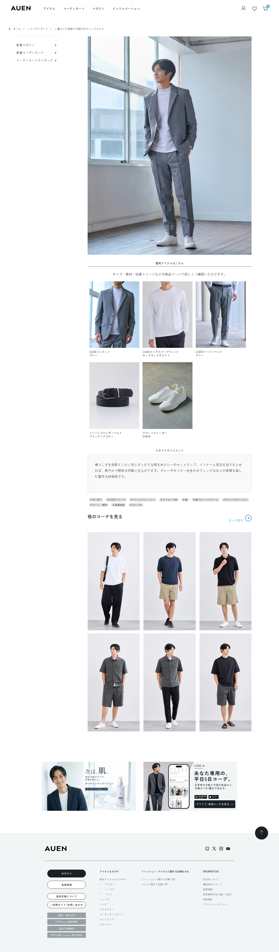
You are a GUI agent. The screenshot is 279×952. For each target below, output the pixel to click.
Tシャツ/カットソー (143, 499)
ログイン (66, 873)
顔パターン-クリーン (206, 499)
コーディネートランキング (34, 60)
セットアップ (107, 919)
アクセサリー (107, 909)
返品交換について (66, 896)
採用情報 (208, 889)
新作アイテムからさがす (113, 879)
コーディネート (74, 8)
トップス (110, 889)
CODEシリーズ (117, 499)
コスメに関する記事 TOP (154, 884)
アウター (110, 884)
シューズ (104, 899)
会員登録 (66, 884)
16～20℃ (97, 499)
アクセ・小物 (169, 499)
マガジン (98, 8)
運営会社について (212, 884)
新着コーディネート (30, 52)
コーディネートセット (112, 914)
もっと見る (236, 520)
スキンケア (106, 924)
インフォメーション (126, 8)
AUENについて (211, 879)
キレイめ (137, 505)
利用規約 (208, 899)
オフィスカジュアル (236, 499)
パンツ (108, 894)
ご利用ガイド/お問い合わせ (66, 904)
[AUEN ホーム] (21, 9)
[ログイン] (243, 8)
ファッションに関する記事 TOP (158, 879)
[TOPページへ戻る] (261, 833)
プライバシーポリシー (215, 904)
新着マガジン (25, 45)
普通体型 (119, 505)
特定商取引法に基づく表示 (217, 894)
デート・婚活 (99, 505)
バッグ (103, 904)
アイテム (49, 8)
